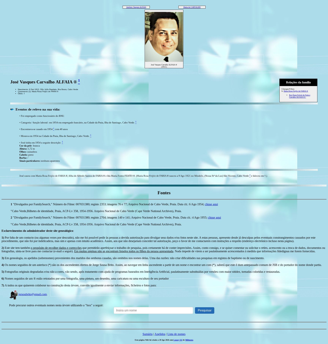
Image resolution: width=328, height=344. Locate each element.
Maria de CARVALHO (192, 7)
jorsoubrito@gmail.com (32, 294)
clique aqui (211, 204)
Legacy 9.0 (177, 340)
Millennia (189, 340)
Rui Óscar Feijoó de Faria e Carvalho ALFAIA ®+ (299, 96)
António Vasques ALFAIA (136, 7)
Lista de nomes (176, 334)
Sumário (148, 334)
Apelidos (160, 334)
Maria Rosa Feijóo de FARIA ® (296, 91)
